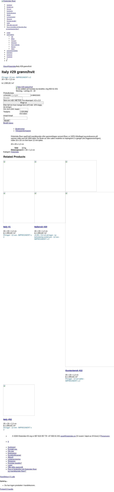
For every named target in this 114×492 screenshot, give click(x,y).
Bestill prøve (8, 123)
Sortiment (11, 447)
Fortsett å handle (6, 489)
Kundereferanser (11, 13)
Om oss (11, 451)
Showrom (11, 461)
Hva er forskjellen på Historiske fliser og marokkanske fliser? (16, 28)
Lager (10, 465)
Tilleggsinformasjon (23, 131)
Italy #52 (7, 419)
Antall (5, 116)
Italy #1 (7, 227)
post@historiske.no (68, 436)
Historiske (12, 66)
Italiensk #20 (40, 227)
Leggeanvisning (14, 459)
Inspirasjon (12, 453)
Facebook (9, 56)
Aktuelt (10, 457)
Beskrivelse (20, 129)
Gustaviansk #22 (73, 370)
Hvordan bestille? (11, 21)
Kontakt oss (12, 449)
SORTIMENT (10, 34)
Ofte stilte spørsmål (15, 467)
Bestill (6, 121)
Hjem (5, 66)
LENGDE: (7, 95)
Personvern (105, 436)
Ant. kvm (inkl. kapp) (11, 109)
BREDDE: (36, 95)
